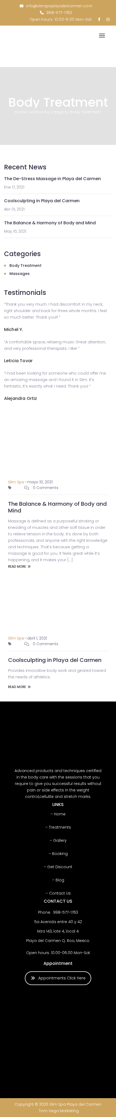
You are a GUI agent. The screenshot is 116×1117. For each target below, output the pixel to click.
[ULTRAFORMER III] (29, 1009)
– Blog (58, 880)
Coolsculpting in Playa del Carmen (42, 201)
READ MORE (17, 566)
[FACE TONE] (29, 1070)
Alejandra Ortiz (20, 398)
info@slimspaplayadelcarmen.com (59, 6)
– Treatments (58, 827)
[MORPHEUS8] (89, 1070)
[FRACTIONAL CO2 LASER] (89, 1039)
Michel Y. (13, 329)
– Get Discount (58, 867)
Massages (19, 273)
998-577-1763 (59, 12)
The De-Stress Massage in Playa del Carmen (52, 179)
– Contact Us (58, 893)
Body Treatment (25, 265)
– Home (58, 814)
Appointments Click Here (62, 978)
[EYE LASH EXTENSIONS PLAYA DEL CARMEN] (59, 1009)
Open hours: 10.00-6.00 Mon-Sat (60, 19)
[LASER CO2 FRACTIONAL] (29, 1039)
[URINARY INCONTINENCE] (59, 1070)
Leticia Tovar (18, 361)
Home (20, 112)
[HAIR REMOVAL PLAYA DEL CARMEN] (89, 1009)
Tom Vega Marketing (59, 1110)
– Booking (58, 853)
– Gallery (58, 840)
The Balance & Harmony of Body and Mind (50, 223)
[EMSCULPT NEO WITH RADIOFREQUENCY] (59, 1039)
